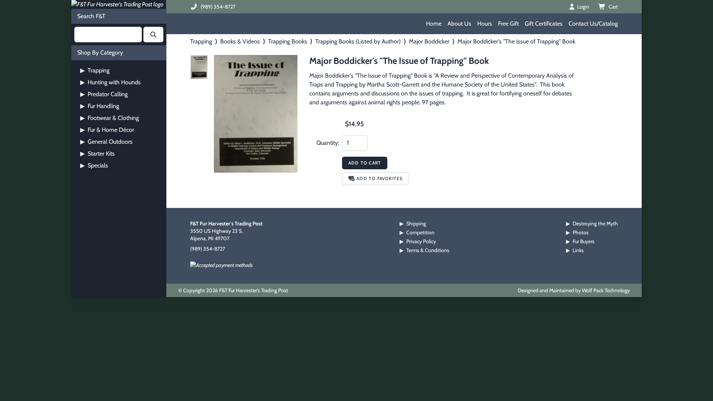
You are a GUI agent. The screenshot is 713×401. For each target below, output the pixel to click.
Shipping (416, 223)
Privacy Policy (421, 241)
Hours (484, 23)
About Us (459, 23)
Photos (581, 232)
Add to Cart (364, 163)
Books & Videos (240, 41)
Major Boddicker (429, 41)
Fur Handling (99, 106)
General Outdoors (106, 141)
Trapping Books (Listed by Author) (358, 41)
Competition (420, 232)
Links (578, 250)
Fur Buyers (584, 241)
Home (434, 23)
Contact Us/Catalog (593, 23)
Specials (94, 165)
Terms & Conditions (427, 250)
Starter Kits (97, 153)
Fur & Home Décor (107, 129)
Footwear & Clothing (109, 117)
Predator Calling (104, 94)
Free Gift (508, 23)
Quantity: (327, 142)
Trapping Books (287, 41)
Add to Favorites (379, 178)
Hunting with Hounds (110, 82)
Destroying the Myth (595, 223)
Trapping (95, 70)
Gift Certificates (544, 23)
